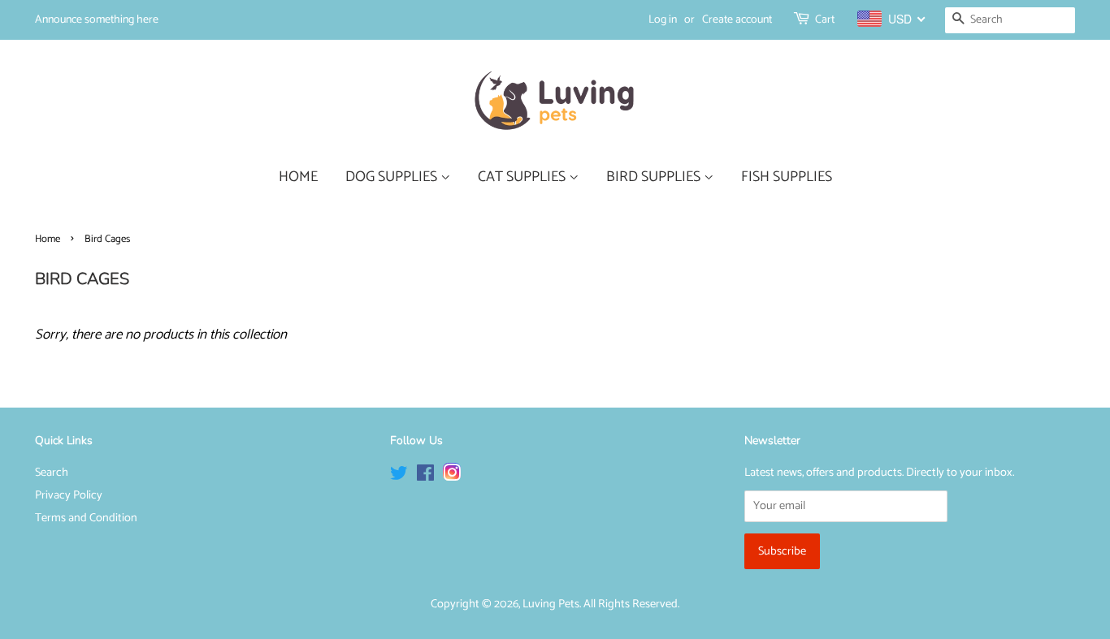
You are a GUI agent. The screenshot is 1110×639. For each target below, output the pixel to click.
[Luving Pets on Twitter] (399, 476)
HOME (298, 177)
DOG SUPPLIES (392, 177)
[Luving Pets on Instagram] (452, 476)
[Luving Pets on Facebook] (425, 476)
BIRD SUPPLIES (655, 177)
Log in (662, 20)
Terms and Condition (86, 518)
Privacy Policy (68, 495)
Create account (737, 20)
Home (47, 239)
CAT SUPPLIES (523, 177)
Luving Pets (550, 604)
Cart (825, 20)
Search (51, 472)
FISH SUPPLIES (786, 177)
